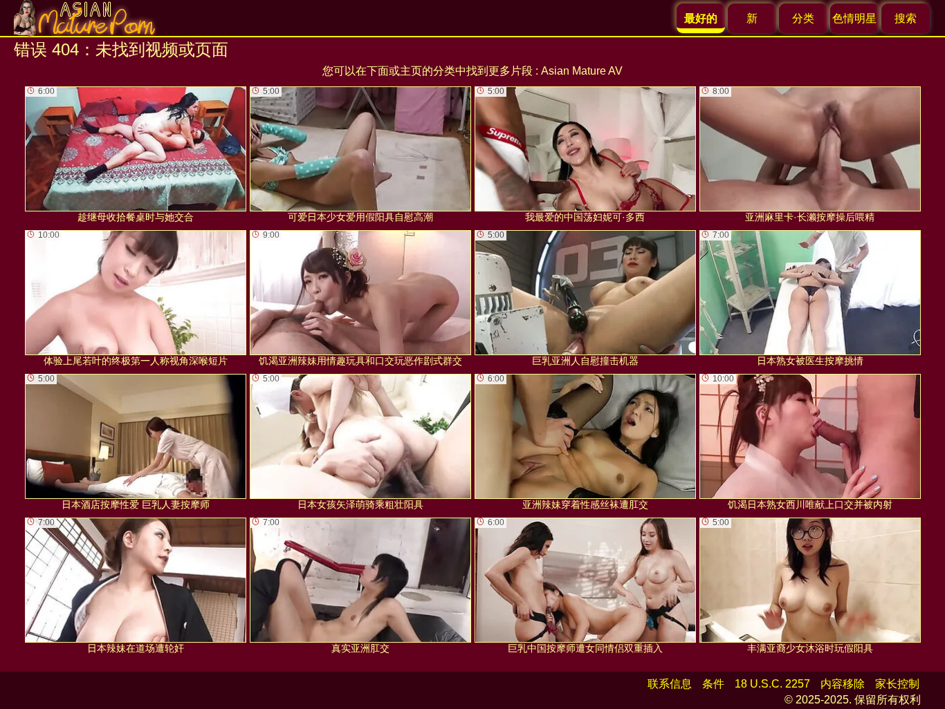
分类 (803, 18)
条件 (713, 684)
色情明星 (854, 18)
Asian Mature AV (582, 71)
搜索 (905, 18)
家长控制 (897, 684)
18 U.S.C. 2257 (772, 684)
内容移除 (842, 684)
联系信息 (670, 684)
